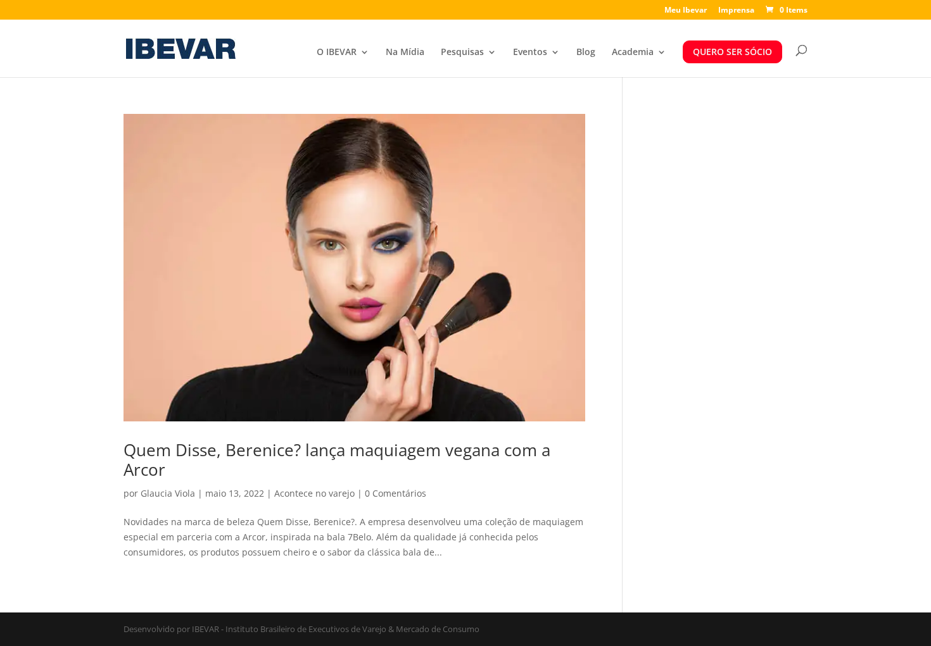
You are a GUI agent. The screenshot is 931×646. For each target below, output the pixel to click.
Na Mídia (405, 52)
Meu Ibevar (685, 10)
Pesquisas (462, 52)
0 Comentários (395, 493)
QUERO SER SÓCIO (732, 52)
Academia (633, 52)
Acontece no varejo (314, 493)
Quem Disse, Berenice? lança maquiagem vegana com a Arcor (337, 459)
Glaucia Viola (168, 493)
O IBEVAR (337, 52)
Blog (585, 52)
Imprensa (736, 10)
